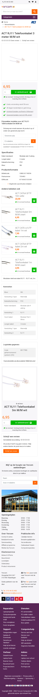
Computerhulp (27, 629)
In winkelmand (22, 92)
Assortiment (6, 558)
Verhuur (7, 652)
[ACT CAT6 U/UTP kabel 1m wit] (34, 235)
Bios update (25, 623)
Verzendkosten (26, 542)
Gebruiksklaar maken (28, 617)
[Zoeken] (34, 11)
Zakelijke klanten (26, 537)
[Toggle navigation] (34, 17)
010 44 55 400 (8, 2)
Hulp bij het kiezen (9, 645)
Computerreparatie (9, 614)
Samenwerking (7, 542)
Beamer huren (8, 661)
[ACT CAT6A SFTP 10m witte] (34, 200)
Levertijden (5, 561)
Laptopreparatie (8, 612)
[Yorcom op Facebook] (8, 599)
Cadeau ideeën (26, 661)
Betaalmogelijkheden (28, 540)
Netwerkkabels (10, 24)
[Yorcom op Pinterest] (21, 599)
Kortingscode (25, 667)
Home (6, 22)
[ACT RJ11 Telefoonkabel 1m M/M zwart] (34, 270)
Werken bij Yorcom (8, 548)
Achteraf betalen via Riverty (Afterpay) (20, 111)
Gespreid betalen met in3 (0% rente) (19, 115)
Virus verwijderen (9, 622)
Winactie (24, 655)
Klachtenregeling (9, 678)
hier (28, 573)
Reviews (20, 678)
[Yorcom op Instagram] (12, 599)
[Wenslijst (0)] (32, 2)
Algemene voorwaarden (13, 676)
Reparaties (8, 608)
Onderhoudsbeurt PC (28, 620)
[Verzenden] (35, 483)
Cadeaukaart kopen (27, 545)
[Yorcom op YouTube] (17, 599)
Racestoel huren (8, 664)
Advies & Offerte (7, 555)
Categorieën (7, 17)
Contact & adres (7, 537)
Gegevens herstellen (28, 646)
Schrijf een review (28, 40)
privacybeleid (6, 146)
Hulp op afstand (26, 640)
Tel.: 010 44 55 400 (10, 591)
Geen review (15, 40)
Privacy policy (27, 676)
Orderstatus (5, 564)
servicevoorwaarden (15, 146)
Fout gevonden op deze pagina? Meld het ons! (19, 361)
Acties (19, 681)
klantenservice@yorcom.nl (13, 593)
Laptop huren (7, 658)
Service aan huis (26, 632)
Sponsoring (29, 678)
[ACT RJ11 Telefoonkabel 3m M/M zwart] (34, 219)
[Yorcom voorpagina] (8, 7)
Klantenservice (8, 552)
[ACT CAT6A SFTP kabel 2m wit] (34, 251)
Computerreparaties (28, 548)
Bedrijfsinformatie (8, 540)
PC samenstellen (26, 612)
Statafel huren (8, 655)
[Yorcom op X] (4, 599)
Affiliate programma (8, 545)
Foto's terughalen (9, 625)
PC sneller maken (27, 614)
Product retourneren (8, 566)
